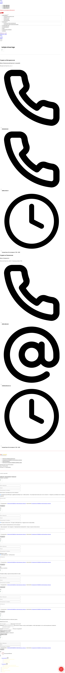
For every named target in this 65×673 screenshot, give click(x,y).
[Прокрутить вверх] (1, 653)
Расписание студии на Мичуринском (10, 23)
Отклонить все (14, 476)
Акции (3, 28)
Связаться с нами (3, 33)
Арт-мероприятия (5, 668)
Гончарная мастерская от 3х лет (9, 16)
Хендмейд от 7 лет (7, 17)
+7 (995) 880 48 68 (5, 6)
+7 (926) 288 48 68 (5, 5)
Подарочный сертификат (7, 29)
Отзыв (1, 628)
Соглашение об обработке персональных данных (12, 460)
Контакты (3, 671)
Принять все (2, 476)
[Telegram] (2, 12)
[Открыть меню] (1, 40)
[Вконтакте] (0, 12)
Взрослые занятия (7, 20)
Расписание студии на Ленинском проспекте (11, 24)
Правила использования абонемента (7, 10)
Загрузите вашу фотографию (5, 630)
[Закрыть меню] (0, 655)
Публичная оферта (6, 461)
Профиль (2, 625)
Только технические (8, 476)
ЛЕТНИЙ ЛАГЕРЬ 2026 (5, 25)
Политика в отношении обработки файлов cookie (12, 462)
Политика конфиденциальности (8, 458)
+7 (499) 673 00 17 (5, 8)
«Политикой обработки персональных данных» (16, 503)
